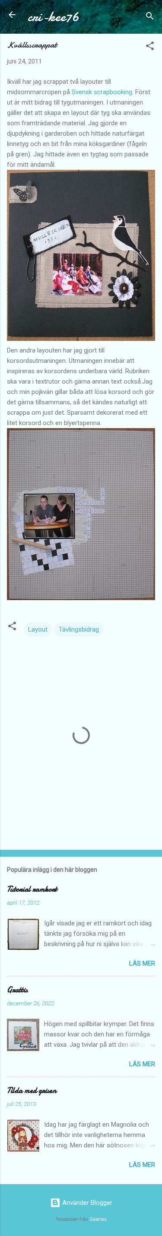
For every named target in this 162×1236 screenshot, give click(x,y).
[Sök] (150, 17)
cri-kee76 (53, 16)
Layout (38, 629)
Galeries (98, 1219)
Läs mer (142, 963)
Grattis (17, 990)
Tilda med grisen (31, 1090)
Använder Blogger (86, 1203)
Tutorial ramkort (32, 889)
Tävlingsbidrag (79, 629)
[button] (150, 47)
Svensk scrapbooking (102, 92)
